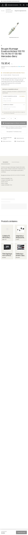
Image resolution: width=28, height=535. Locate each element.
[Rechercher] (20, 4)
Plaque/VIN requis (21, 532)
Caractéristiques (15, 162)
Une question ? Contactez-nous (14, 131)
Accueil (2, 10)
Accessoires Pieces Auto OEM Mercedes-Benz (9, 11)
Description (5, 162)
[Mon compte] (23, 4)
